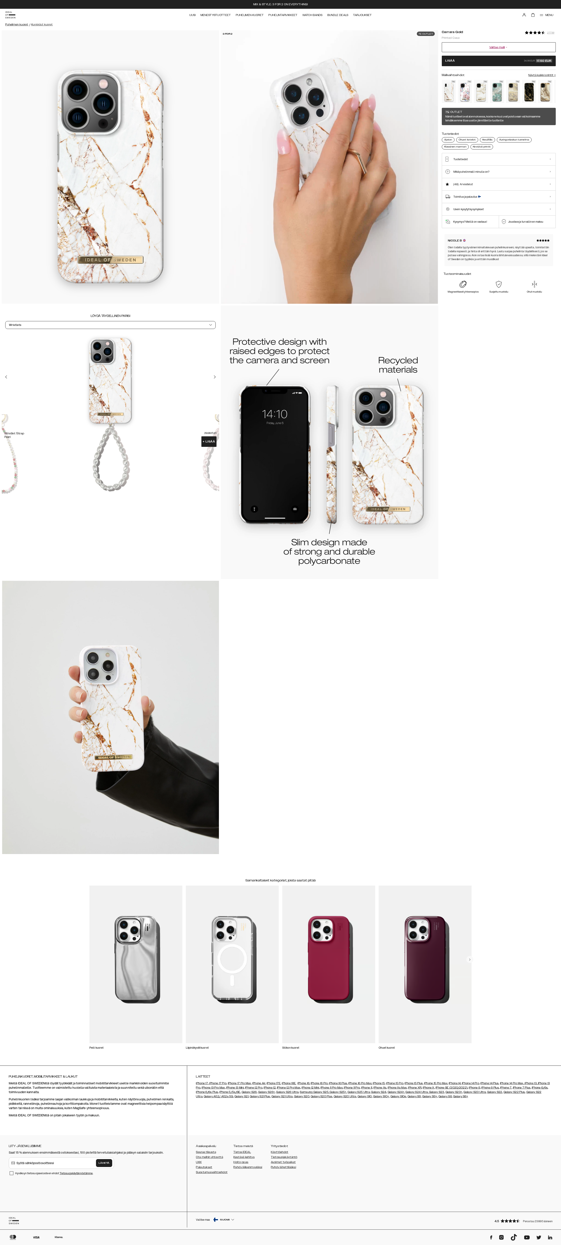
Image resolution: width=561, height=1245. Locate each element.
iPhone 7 (505, 1087)
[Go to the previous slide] (6, 377)
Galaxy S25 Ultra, (359, 1092)
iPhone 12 (270, 1087)
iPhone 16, (304, 1083)
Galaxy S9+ (429, 1096)
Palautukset (204, 1167)
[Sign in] (524, 15)
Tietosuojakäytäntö (284, 1157)
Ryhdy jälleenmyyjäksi (247, 1167)
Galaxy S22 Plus (514, 1092)
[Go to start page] (10, 14)
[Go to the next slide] (214, 377)
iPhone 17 (202, 1083)
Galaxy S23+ (454, 1092)
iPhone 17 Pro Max (239, 1083)
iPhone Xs (379, 1087)
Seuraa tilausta (206, 1152)
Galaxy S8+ (460, 1096)
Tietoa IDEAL (242, 1152)
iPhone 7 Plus (522, 1087)
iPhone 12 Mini (310, 1087)
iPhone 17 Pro (217, 1083)
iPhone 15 (379, 1083)
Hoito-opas (240, 1162)
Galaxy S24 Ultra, (416, 1092)
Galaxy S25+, (338, 1092)
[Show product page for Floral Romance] (465, 91)
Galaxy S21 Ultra (282, 1096)
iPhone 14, (455, 1083)
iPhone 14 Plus (489, 1083)
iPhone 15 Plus (414, 1083)
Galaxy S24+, (396, 1092)
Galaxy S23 (436, 1092)
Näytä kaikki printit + (542, 75)
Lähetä (104, 1163)
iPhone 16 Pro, (319, 1083)
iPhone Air (258, 1083)
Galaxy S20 (301, 1096)
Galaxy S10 (365, 1096)
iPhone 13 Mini (235, 1087)
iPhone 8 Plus (490, 1087)
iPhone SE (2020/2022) (451, 1087)
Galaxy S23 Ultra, (474, 1092)
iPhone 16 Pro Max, (360, 1083)
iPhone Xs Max (397, 1087)
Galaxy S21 (241, 1096)
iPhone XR (414, 1087)
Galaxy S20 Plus (321, 1096)
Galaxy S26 (249, 1092)
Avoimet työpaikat (283, 1162)
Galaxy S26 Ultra (287, 1092)
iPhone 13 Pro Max (213, 1087)
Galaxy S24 (378, 1092)
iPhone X (428, 1087)
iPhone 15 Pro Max (435, 1083)
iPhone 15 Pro (394, 1083)
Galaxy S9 (414, 1096)
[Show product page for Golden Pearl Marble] (481, 91)
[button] (524, 1221)
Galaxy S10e (398, 1096)
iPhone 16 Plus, (338, 1083)
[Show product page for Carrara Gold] (449, 91)
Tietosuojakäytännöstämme (76, 1173)
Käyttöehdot (279, 1152)
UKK (199, 1162)
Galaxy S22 (494, 1092)
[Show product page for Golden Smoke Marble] (529, 91)
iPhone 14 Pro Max (511, 1083)
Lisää (209, 441)
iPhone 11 (366, 1087)
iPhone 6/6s (540, 1087)
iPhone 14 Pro (470, 1083)
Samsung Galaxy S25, (314, 1092)
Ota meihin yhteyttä (209, 1157)
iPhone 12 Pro (253, 1087)
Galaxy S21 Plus (260, 1096)
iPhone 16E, (289, 1083)
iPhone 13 (531, 1083)
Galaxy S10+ (381, 1096)
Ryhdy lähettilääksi (283, 1167)
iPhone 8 (474, 1087)
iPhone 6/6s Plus (207, 1092)
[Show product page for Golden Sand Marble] (545, 91)
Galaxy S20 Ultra (345, 1096)
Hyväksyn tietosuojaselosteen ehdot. (54, 1173)
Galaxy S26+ (266, 1092)
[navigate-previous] (469, 959)
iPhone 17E (273, 1083)
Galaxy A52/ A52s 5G (218, 1096)
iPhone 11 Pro (352, 1087)
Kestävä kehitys (244, 1157)
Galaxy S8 (445, 1096)
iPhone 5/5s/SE (229, 1092)
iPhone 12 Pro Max (288, 1087)
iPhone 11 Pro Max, (332, 1087)
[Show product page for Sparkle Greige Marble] (513, 91)
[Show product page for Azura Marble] (497, 91)
